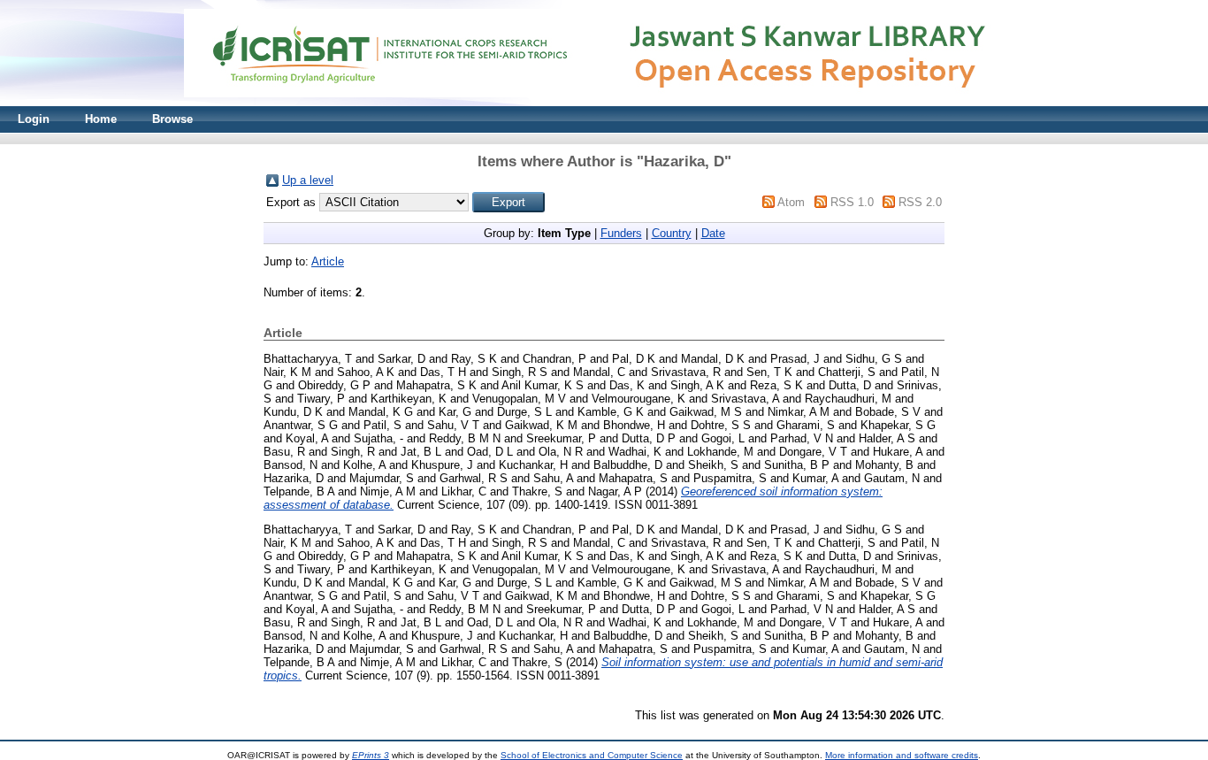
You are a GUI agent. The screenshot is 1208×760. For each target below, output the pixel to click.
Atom (791, 202)
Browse (172, 119)
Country (672, 233)
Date (713, 233)
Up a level (307, 180)
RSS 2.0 (920, 202)
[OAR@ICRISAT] (604, 102)
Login (34, 119)
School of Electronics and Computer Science (592, 755)
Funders (621, 233)
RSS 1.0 (852, 202)
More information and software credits (901, 755)
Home (101, 119)
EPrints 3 (370, 755)
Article (327, 261)
